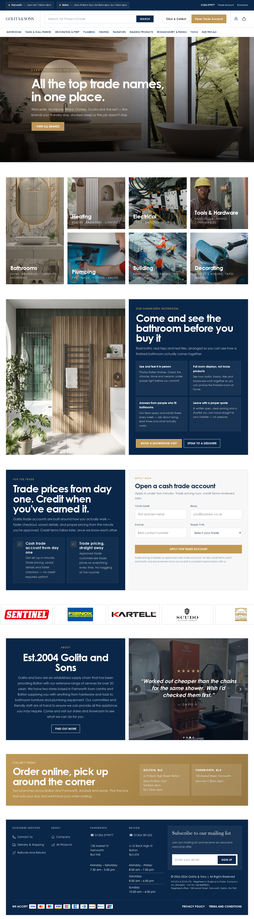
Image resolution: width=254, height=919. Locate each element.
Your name (142, 506)
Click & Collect (176, 19)
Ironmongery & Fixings (172, 32)
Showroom (242, 5)
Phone (139, 524)
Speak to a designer (202, 443)
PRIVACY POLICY (193, 906)
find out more (65, 729)
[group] (69, 614)
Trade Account (226, 5)
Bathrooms (14, 32)
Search (145, 18)
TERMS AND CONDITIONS (225, 906)
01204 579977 (208, 5)
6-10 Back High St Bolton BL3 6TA (141, 850)
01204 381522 (143, 835)
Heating (104, 32)
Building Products (141, 32)
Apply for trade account (188, 549)
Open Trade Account (209, 19)
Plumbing (89, 32)
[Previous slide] (13, 377)
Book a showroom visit (159, 443)
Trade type (197, 524)
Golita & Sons (197, 877)
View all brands (48, 126)
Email (193, 506)
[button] (61, 452)
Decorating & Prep (67, 32)
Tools (194, 32)
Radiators (119, 32)
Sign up (226, 860)
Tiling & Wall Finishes (38, 32)
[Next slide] (117, 377)
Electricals (209, 32)
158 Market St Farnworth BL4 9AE (99, 850)
